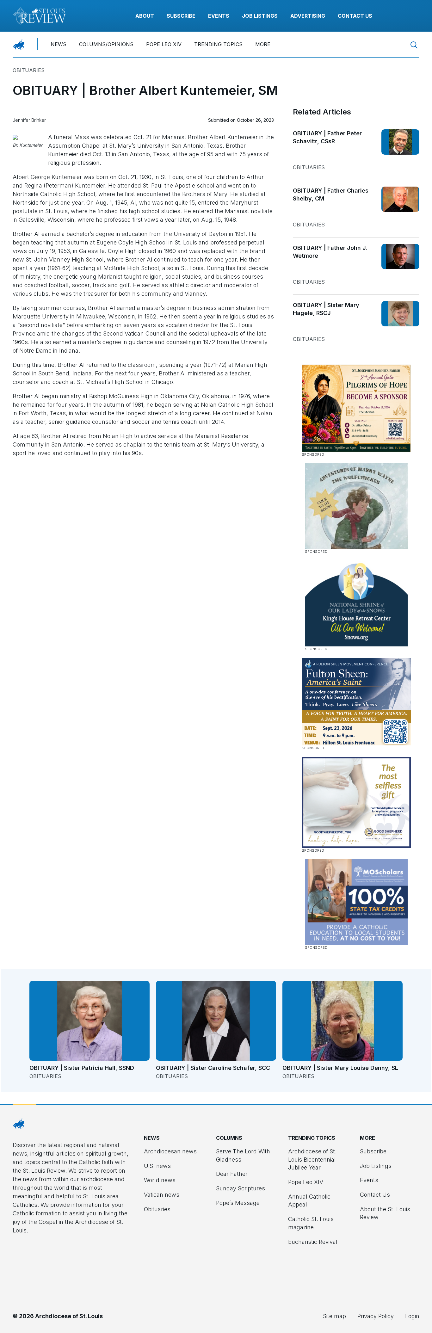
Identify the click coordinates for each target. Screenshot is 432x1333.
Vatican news (161, 1194)
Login (412, 1316)
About (144, 16)
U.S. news (157, 1166)
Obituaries (29, 70)
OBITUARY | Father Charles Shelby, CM (330, 194)
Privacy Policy (375, 1316)
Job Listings (260, 16)
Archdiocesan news (170, 1151)
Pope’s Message (238, 1203)
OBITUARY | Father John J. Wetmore (330, 251)
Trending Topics (218, 44)
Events (218, 16)
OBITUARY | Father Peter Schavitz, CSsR (327, 137)
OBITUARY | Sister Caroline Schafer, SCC (213, 1068)
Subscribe (181, 16)
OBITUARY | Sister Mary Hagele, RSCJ (326, 309)
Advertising (307, 16)
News (58, 44)
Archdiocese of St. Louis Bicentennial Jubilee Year (312, 1159)
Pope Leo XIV (164, 44)
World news (160, 1180)
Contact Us (355, 16)
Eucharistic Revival (312, 1241)
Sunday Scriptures (240, 1188)
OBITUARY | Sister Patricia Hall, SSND (81, 1068)
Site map (334, 1316)
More (262, 44)
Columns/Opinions (106, 44)
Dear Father (232, 1173)
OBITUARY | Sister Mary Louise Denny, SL (340, 1068)
